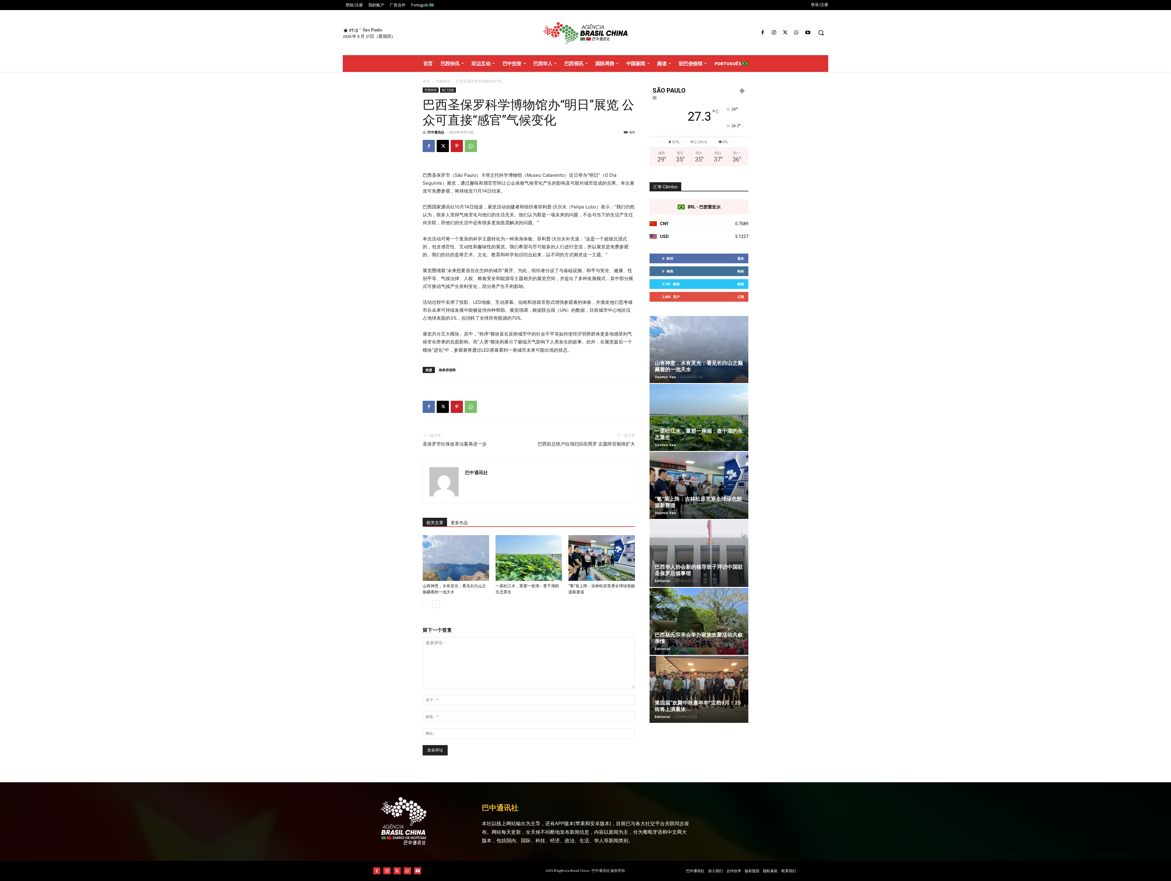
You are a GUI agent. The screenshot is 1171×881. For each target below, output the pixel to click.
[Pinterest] (457, 146)
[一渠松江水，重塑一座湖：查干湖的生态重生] (529, 558)
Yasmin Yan (665, 377)
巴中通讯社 (436, 132)
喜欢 (740, 258)
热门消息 (448, 90)
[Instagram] (774, 33)
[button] (821, 32)
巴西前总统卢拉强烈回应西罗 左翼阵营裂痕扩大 (586, 444)
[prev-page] (426, 604)
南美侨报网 (447, 370)
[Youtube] (808, 33)
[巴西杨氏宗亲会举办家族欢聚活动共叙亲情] (699, 621)
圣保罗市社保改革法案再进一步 (455, 444)
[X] (785, 33)
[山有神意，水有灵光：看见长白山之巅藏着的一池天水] (456, 558)
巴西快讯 (443, 81)
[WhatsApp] (797, 33)
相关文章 (434, 522)
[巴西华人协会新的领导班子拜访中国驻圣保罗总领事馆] (699, 553)
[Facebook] (762, 33)
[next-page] (436, 604)
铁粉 (740, 271)
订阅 (740, 296)
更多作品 (459, 522)
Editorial (662, 580)
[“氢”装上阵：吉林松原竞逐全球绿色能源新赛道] (601, 558)
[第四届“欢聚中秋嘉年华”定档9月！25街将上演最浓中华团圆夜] (699, 689)
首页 (426, 81)
